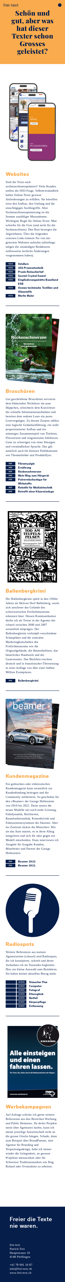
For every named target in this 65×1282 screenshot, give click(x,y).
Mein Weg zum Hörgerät (33, 475)
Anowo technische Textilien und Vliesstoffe (38, 289)
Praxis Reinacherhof (31, 272)
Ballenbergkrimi (28, 680)
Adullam (23, 264)
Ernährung (24, 467)
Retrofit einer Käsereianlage (36, 491)
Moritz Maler (26, 295)
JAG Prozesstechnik (30, 268)
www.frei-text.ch (20, 1272)
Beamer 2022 (27, 861)
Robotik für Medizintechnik (35, 487)
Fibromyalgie (26, 463)
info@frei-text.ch (21, 1268)
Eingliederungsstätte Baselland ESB (38, 282)
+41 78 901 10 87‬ (21, 1264)
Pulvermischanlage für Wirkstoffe (32, 481)
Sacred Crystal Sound (32, 276)
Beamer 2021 (27, 865)
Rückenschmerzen (29, 471)
